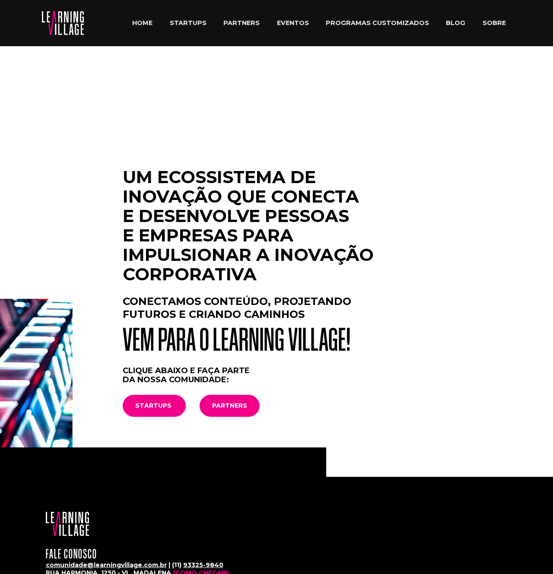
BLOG (455, 23)
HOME (142, 23)
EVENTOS (293, 23)
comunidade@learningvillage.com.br (106, 565)
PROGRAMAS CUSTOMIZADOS (377, 23)
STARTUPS (188, 23)
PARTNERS (241, 23)
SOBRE (494, 23)
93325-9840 (203, 565)
